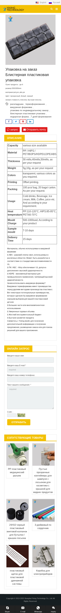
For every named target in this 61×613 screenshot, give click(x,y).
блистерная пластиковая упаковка (27, 113)
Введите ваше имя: (15, 356)
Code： (10, 412)
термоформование (35, 104)
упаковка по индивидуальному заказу (29, 110)
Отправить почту (36, 129)
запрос (14, 129)
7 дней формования (41, 116)
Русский (56, 2)
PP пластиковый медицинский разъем (17, 472)
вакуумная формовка (21, 107)
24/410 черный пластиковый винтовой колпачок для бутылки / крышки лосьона (17, 531)
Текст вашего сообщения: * (19, 385)
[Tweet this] (16, 121)
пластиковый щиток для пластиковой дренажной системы (17, 577)
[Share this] (8, 121)
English (43, 2)
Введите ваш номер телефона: (21, 375)
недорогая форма (19, 116)
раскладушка (16, 104)
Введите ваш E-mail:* (16, 365)
